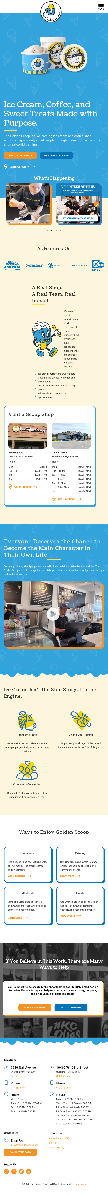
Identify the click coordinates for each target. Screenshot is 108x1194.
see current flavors (56, 155)
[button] (101, 7)
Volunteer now (71, 1007)
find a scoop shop (20, 155)
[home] (51, 11)
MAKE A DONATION (34, 1007)
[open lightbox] (54, 615)
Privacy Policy (79, 1184)
